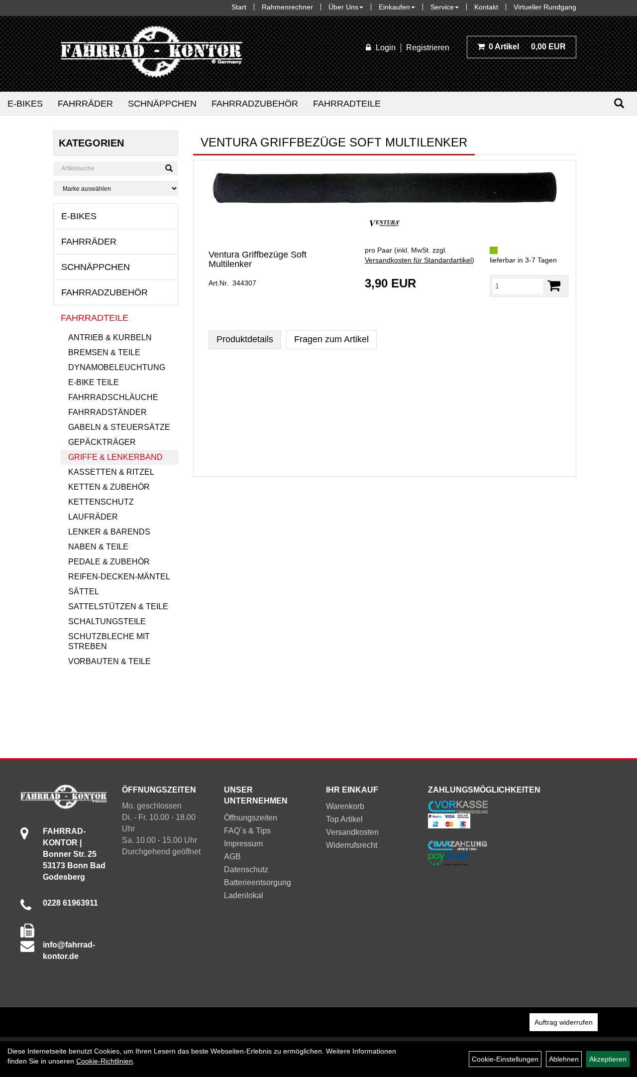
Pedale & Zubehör (109, 561)
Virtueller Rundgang (545, 6)
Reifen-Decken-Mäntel (119, 576)
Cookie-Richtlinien (104, 1061)
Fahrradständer (107, 412)
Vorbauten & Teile (109, 661)
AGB (232, 856)
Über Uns (343, 6)
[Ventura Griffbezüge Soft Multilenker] (384, 187)
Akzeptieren (608, 1059)
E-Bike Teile (93, 382)
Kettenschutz (101, 502)
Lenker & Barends (109, 532)
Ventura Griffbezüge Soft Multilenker (258, 259)
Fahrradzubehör (255, 104)
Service (442, 6)
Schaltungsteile (107, 621)
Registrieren (427, 47)
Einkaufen (394, 6)
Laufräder (93, 517)
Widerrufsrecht (351, 845)
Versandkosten (352, 832)
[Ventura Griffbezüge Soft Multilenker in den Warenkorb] (553, 285)
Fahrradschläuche (113, 397)
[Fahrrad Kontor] (151, 54)
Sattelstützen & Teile (118, 606)
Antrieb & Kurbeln (110, 337)
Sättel (83, 591)
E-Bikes (25, 104)
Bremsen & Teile (104, 352)
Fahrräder (85, 104)
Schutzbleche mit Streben (109, 641)
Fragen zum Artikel (331, 339)
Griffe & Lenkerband (115, 457)
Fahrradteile (347, 104)
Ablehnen (564, 1059)
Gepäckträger (102, 442)
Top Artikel (344, 819)
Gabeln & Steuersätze (119, 427)
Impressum (243, 843)
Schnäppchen (162, 104)
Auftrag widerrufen (563, 1022)
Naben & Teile (98, 546)
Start (238, 6)
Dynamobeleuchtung (116, 367)
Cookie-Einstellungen (505, 1059)
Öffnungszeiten (250, 817)
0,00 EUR (527, 46)
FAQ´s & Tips (247, 830)
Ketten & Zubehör (109, 487)
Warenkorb (345, 806)
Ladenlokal (243, 895)
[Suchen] (619, 103)
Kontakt (486, 6)
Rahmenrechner (287, 6)
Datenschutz (246, 869)
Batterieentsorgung (257, 882)
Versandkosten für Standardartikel (418, 260)
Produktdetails (244, 339)
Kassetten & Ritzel (111, 472)
